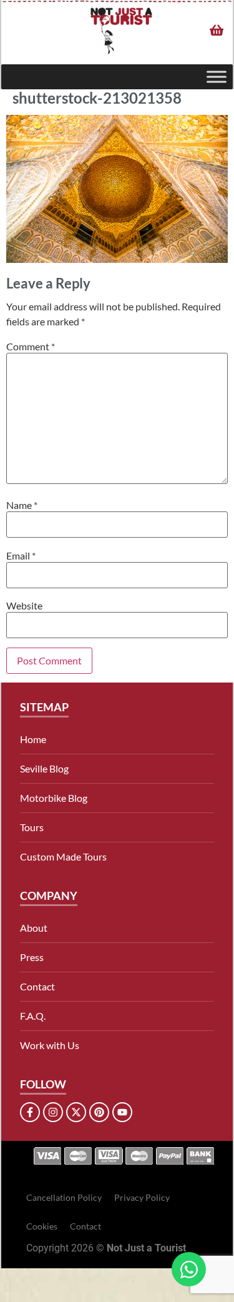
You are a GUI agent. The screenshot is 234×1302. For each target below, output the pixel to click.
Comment (30, 347)
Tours (32, 827)
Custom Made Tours (63, 856)
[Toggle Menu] (217, 77)
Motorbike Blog (53, 798)
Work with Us (49, 1045)
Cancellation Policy (64, 1197)
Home (33, 739)
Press (32, 957)
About (33, 928)
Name (21, 505)
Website (24, 606)
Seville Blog (44, 768)
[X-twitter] (76, 1112)
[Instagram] (53, 1112)
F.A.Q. (33, 1016)
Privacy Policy (142, 1197)
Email (21, 556)
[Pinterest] (99, 1112)
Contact (37, 986)
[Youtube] (122, 1112)
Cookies (41, 1226)
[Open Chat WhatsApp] (189, 1269)
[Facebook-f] (30, 1112)
